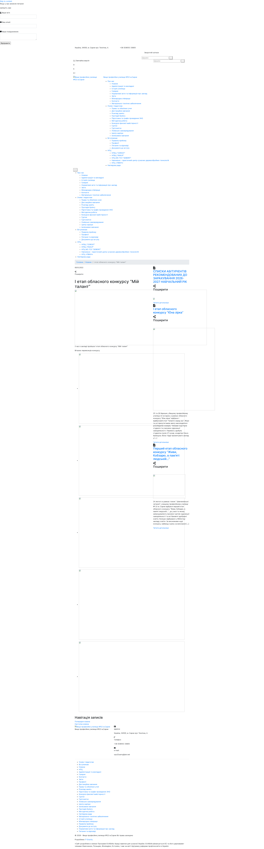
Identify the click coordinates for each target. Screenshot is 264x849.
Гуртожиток (116, 128)
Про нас (111, 81)
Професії (115, 143)
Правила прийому (119, 141)
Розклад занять (118, 113)
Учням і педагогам (115, 106)
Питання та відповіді (120, 145)
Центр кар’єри (117, 133)
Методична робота (119, 121)
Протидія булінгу (118, 116)
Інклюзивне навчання (120, 136)
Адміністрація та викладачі (123, 86)
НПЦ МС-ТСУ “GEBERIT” (121, 158)
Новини (115, 84)
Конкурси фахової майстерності (125, 123)
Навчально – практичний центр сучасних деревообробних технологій (140, 160)
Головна (79, 262)
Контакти (115, 101)
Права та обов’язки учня (122, 108)
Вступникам (112, 138)
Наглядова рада (114, 165)
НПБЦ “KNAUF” (118, 155)
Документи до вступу (120, 148)
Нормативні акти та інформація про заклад (129, 94)
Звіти (114, 96)
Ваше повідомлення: (10, 32)
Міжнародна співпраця (121, 98)
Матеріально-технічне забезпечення (126, 103)
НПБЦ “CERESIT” (118, 153)
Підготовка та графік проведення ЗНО (127, 118)
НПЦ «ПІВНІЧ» (117, 163)
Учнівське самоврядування (123, 131)
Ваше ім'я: (5, 13)
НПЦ (109, 150)
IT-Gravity (89, 839)
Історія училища (118, 89)
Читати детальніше (161, 303)
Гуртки (114, 126)
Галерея (115, 91)
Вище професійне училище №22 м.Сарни (120, 77)
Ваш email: (6, 22)
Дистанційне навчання (121, 111)
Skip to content (6, 1)
